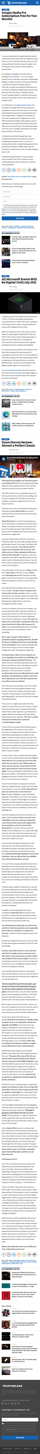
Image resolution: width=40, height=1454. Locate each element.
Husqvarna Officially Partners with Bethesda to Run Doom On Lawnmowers (24, 1274)
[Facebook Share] (4, 170)
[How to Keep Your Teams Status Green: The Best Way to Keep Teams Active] (6, 403)
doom (27, 1260)
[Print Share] (34, 170)
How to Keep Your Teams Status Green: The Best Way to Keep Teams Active (24, 402)
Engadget (15, 74)
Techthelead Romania (9, 1400)
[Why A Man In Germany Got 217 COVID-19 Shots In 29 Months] (6, 427)
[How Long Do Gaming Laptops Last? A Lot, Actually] (6, 263)
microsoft (6, 391)
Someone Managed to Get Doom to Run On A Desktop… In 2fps (24, 1285)
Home (35, 1449)
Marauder (6, 1263)
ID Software (32, 1262)
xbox (13, 391)
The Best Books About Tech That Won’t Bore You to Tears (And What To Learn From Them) (24, 1294)
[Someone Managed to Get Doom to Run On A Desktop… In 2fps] (6, 1285)
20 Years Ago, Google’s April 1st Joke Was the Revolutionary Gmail (24, 239)
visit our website (11, 211)
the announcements (14, 370)
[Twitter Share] (9, 170)
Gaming (17, 226)
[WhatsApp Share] (24, 170)
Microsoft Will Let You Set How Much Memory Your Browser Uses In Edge (24, 414)
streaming (12, 228)
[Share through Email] (29, 170)
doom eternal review (17, 1262)
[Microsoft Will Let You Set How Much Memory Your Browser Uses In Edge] (6, 415)
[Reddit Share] (19, 170)
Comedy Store (24, 1400)
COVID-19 (28, 389)
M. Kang (14, 23)
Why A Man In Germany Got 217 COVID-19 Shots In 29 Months (23, 424)
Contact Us (27, 1449)
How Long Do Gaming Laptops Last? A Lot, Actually (23, 261)
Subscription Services (25, 228)
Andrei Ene (15, 450)
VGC (19, 332)
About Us (18, 1449)
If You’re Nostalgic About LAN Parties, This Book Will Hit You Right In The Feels (24, 251)
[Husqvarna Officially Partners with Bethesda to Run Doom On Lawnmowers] (6, 1276)
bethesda (17, 1260)
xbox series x (21, 391)
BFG (23, 1260)
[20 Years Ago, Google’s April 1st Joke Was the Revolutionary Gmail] (6, 240)
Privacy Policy (7, 1449)
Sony (29, 136)
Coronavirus (19, 389)
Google (23, 226)
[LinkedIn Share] (14, 170)
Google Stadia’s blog (23, 105)
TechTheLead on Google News (19, 176)
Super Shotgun (16, 1263)
